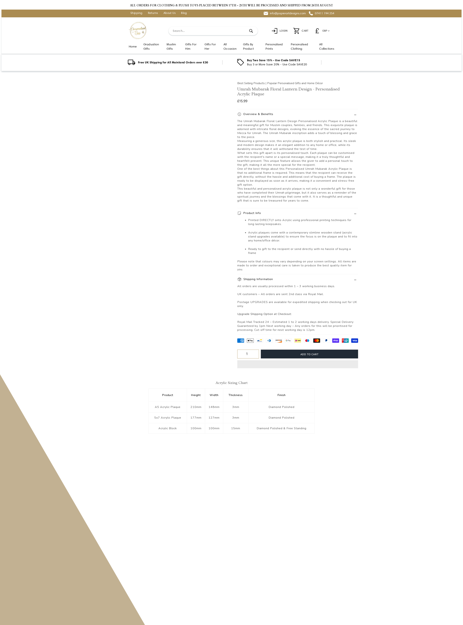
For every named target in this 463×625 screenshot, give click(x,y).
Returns (153, 13)
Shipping (136, 13)
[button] (297, 364)
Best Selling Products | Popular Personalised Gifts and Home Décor (280, 83)
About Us (169, 13)
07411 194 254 (324, 13)
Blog (184, 13)
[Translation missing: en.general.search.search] (251, 30)
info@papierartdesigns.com (288, 13)
